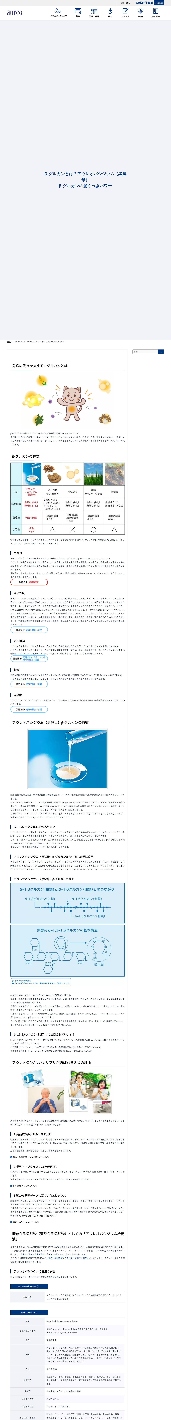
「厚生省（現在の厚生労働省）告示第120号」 (39, 1254)
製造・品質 (94, 16)
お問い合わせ (125, 3)
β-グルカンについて (58, 15)
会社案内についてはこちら (25, 1185)
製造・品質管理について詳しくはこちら (31, 1157)
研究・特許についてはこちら (26, 1222)
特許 (78, 16)
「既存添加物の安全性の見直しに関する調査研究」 (70, 1257)
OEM (140, 16)
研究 (110, 16)
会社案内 (156, 16)
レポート (125, 16)
